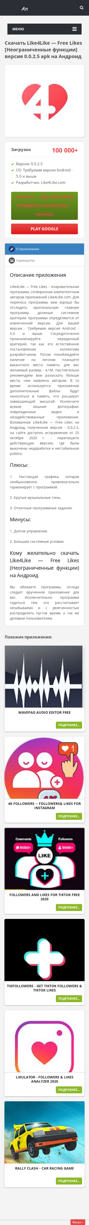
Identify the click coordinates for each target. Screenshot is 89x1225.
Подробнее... (69, 725)
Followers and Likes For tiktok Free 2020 (44, 897)
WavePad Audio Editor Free (44, 712)
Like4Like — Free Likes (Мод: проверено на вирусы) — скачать (44, 205)
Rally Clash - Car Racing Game (44, 1168)
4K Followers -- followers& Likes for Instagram (44, 805)
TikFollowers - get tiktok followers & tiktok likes (44, 988)
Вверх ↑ (77, 1222)
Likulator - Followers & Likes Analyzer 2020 (44, 1079)
